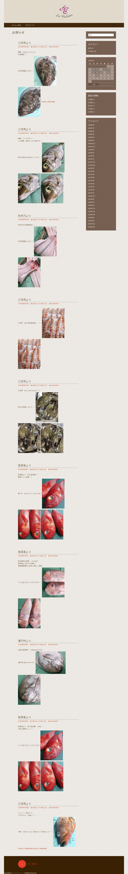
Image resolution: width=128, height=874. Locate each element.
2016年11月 (91, 224)
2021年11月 (91, 162)
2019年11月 (91, 211)
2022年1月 (91, 159)
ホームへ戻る (16, 25)
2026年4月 (91, 137)
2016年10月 (91, 227)
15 (108, 72)
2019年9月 (91, 218)
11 (93, 72)
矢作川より (24, 215)
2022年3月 (91, 153)
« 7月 (93, 84)
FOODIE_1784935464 (39, 848)
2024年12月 (91, 143)
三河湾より (24, 42)
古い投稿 (28, 863)
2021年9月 (91, 168)
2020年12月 (91, 196)
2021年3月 (91, 187)
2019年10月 (91, 214)
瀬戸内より (24, 640)
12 (97, 72)
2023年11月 (91, 147)
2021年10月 (91, 165)
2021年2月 (91, 190)
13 (101, 72)
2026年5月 (91, 134)
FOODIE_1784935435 (25, 848)
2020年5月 (91, 202)
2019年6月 (91, 221)
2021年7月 (91, 174)
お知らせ (35, 47)
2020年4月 (91, 205)
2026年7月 (91, 128)
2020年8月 (91, 199)
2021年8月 (91, 171)
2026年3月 (91, 140)
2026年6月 (91, 131)
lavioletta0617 (54, 47)
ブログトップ (29, 25)
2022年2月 (91, 156)
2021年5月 (91, 180)
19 (97, 75)
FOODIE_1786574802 (48, 102)
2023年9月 (91, 150)
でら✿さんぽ (43, 47)
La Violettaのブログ (18, 873)
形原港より (24, 465)
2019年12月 (91, 208)
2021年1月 (91, 193)
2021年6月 (91, 177)
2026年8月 (91, 125)
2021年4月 (91, 184)
